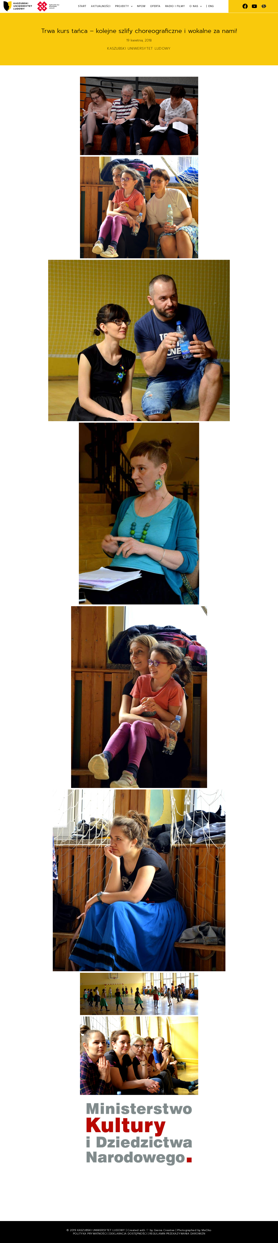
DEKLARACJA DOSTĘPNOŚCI (128, 1234)
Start (82, 6)
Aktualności (100, 6)
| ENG (210, 6)
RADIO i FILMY (175, 6)
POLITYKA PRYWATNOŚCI (90, 1234)
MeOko (206, 1230)
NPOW (141, 6)
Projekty (122, 6)
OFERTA (155, 6)
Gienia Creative (164, 1230)
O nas (193, 6)
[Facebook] (245, 6)
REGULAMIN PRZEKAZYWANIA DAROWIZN (177, 1234)
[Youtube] (254, 6)
